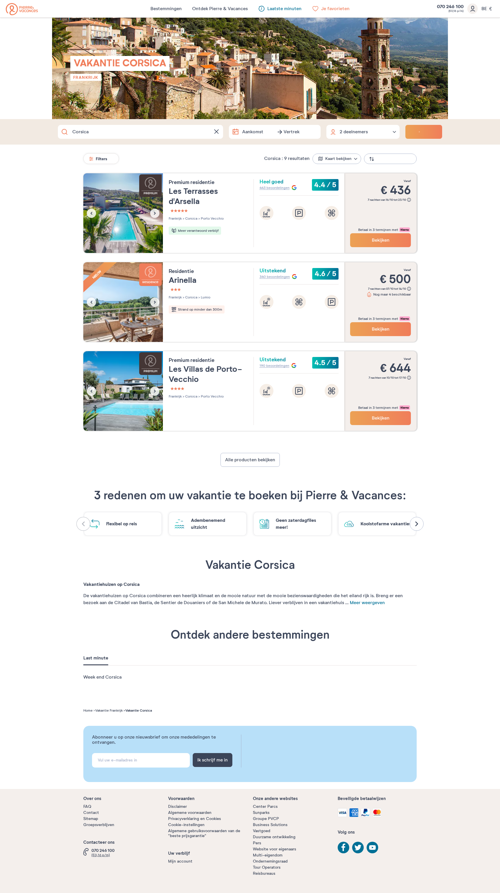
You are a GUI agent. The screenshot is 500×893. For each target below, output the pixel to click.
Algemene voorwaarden (190, 812)
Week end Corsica (102, 677)
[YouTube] (372, 847)
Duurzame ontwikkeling (274, 836)
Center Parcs (265, 806)
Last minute (95, 658)
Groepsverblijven (98, 824)
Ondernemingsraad (270, 861)
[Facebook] (343, 847)
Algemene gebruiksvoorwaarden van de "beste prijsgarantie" (204, 833)
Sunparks (261, 812)
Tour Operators (267, 867)
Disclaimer (177, 806)
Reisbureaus (264, 873)
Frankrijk (85, 77)
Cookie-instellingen (186, 824)
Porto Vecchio (212, 218)
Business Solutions (270, 824)
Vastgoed (261, 830)
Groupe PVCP (266, 818)
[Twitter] (358, 847)
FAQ (87, 806)
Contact (91, 812)
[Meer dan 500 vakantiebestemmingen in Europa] (22, 9)
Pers (257, 843)
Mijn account (180, 861)
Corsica (190, 218)
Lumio (205, 297)
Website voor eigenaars (274, 849)
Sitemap (90, 818)
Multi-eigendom (267, 855)
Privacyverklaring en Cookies (194, 818)
